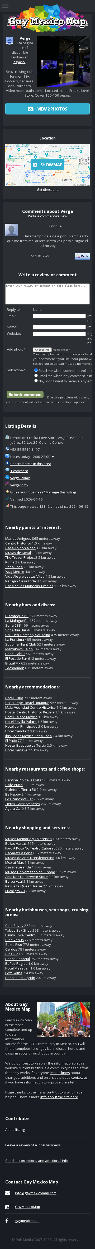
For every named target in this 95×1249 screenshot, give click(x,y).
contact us (79, 1077)
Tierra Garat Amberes (22, 803)
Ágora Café (14, 808)
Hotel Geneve (16, 750)
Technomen (14, 668)
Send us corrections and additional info (36, 1160)
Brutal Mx (12, 663)
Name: (12, 326)
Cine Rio (11, 954)
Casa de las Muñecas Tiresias (29, 585)
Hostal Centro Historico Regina (29, 712)
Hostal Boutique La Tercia (25, 745)
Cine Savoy (14, 925)
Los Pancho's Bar (19, 799)
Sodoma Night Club (20, 644)
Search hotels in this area (30, 463)
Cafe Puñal (14, 784)
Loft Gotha (13, 973)
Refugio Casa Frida (20, 581)
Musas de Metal (18, 552)
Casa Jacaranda (18, 867)
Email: (11, 315)
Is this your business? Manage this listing (43, 492)
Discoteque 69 (16, 615)
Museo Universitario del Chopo (30, 872)
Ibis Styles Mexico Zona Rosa (28, 735)
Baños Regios (16, 963)
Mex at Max (14, 862)
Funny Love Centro (20, 935)
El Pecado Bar (16, 658)
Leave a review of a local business (33, 1145)
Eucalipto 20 (15, 890)
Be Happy (13, 794)
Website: (14, 333)
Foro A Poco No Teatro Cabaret (30, 848)
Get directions (47, 189)
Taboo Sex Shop (18, 930)
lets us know (60, 1072)
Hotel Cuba (14, 698)
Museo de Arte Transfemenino (29, 857)
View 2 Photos (52, 109)
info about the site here (59, 1097)
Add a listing (15, 1129)
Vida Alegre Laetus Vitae (25, 576)
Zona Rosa (14, 566)
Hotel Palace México (21, 717)
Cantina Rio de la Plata (23, 780)
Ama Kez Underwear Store (26, 876)
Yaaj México (14, 571)
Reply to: (14, 309)
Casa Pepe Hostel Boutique (27, 702)
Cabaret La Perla (18, 853)
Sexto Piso (13, 944)
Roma (10, 562)
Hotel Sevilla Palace (21, 721)
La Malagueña (16, 620)
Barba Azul (14, 881)
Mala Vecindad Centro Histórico (30, 707)
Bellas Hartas (16, 843)
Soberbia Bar (15, 630)
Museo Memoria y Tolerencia (28, 838)
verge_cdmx (20, 478)
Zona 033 (13, 625)
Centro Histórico (18, 543)
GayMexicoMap (27, 1206)
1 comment (19, 470)
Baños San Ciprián (20, 977)
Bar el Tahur (15, 653)
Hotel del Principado (21, 726)
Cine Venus (14, 939)
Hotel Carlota (15, 731)
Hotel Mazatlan (17, 968)
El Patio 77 (13, 740)
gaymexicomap (27, 1220)
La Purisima (14, 639)
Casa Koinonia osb (20, 548)
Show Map (51, 165)
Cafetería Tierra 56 (20, 789)
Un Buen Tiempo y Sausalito (27, 634)
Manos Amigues (18, 538)
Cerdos (11, 949)
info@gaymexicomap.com (35, 1193)
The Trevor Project (20, 557)
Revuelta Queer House (23, 886)
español (19, 62)
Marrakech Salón (19, 649)
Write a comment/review (47, 216)
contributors (56, 1092)
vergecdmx (19, 485)
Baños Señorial (17, 958)
